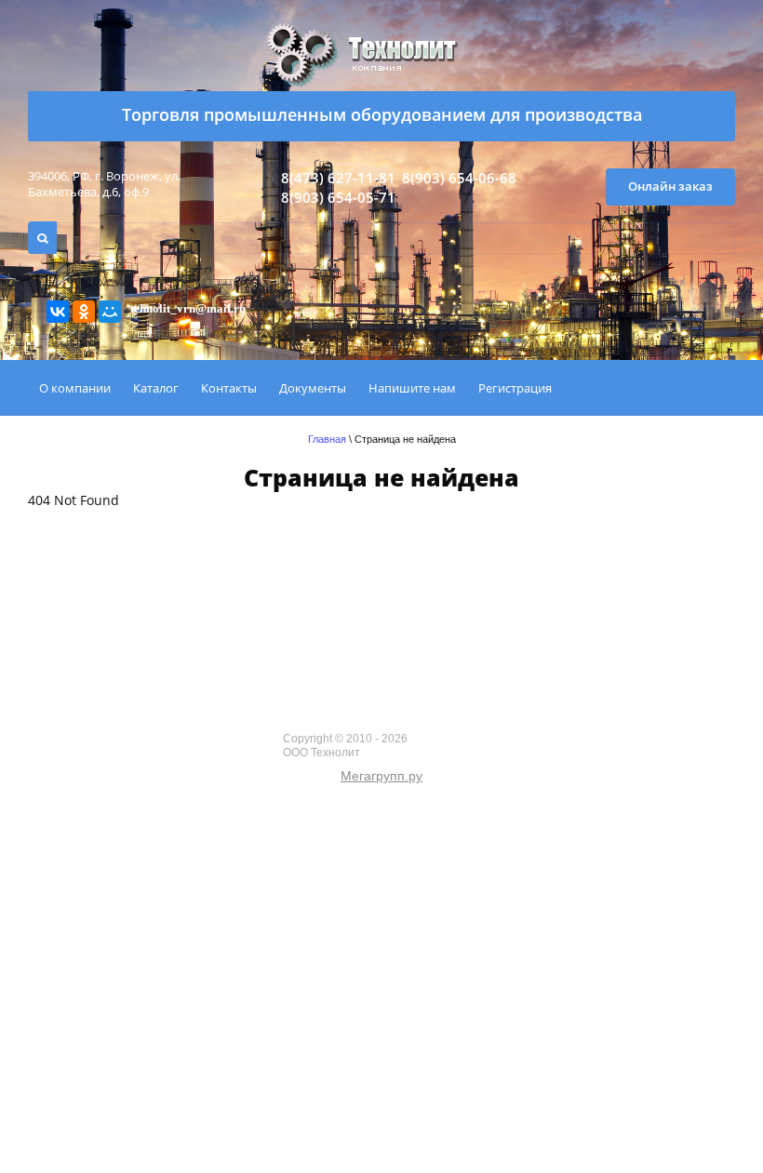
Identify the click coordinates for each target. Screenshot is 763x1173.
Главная (327, 439)
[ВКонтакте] (58, 311)
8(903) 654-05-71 (338, 197)
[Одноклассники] (84, 311)
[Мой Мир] (110, 311)
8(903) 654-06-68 (459, 177)
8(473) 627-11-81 (338, 177)
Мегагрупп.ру (381, 775)
